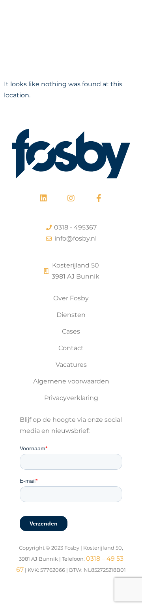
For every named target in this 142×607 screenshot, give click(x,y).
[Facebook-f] (98, 198)
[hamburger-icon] (125, 28)
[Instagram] (71, 198)
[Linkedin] (43, 198)
